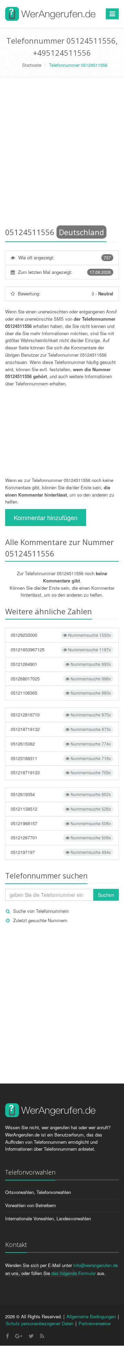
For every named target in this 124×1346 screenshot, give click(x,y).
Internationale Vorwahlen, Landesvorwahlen (48, 1218)
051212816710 (61, 714)
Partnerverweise (95, 1323)
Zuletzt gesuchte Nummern (40, 920)
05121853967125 (61, 649)
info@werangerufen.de (95, 1265)
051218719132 (61, 729)
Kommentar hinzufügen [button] (46, 517)
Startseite (31, 65)
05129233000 (61, 635)
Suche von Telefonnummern (41, 911)
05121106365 (61, 692)
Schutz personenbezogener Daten (39, 1323)
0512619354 (61, 794)
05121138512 (61, 808)
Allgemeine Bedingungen (91, 1316)
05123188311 (61, 758)
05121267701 (61, 837)
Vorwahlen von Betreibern (30, 1205)
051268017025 (61, 678)
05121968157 (61, 823)
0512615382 (61, 743)
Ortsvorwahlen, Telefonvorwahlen (38, 1192)
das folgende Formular (73, 1273)
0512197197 (61, 852)
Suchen (106, 894)
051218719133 (61, 772)
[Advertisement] (62, 153)
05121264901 (61, 664)
